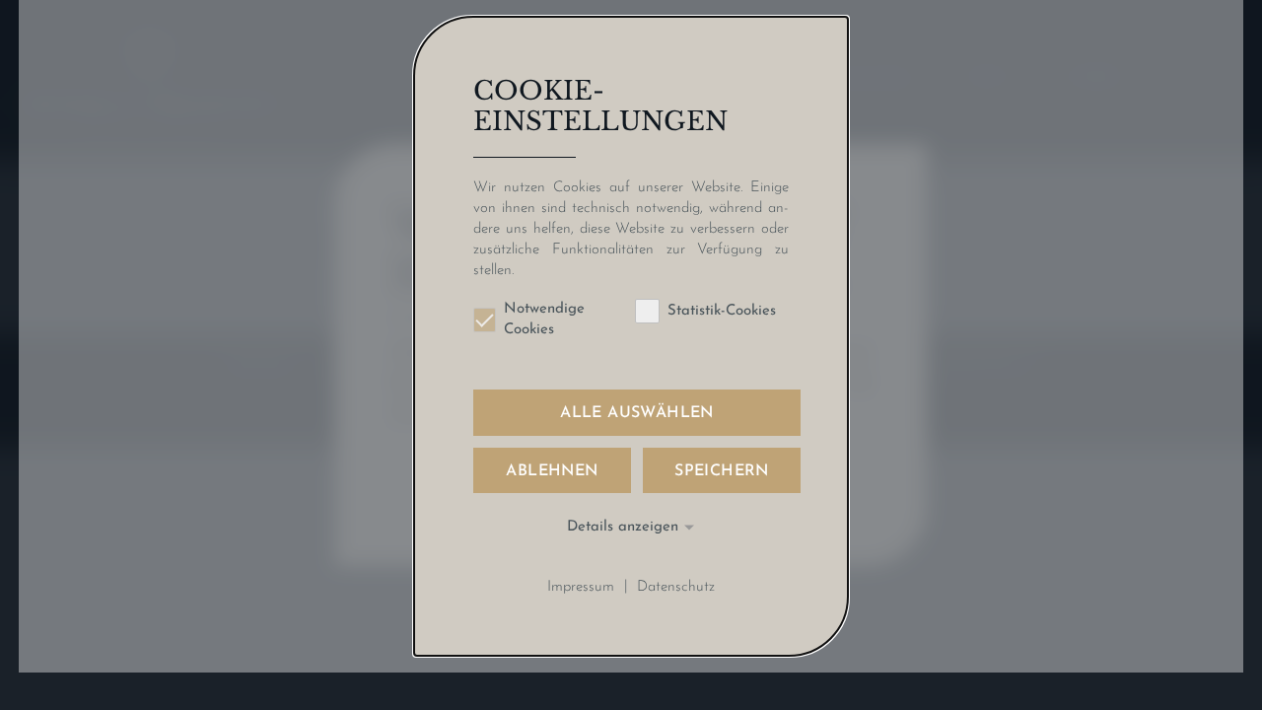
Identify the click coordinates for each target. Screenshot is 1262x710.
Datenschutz (676, 586)
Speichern (721, 471)
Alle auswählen (637, 413)
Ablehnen (551, 471)
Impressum (580, 586)
